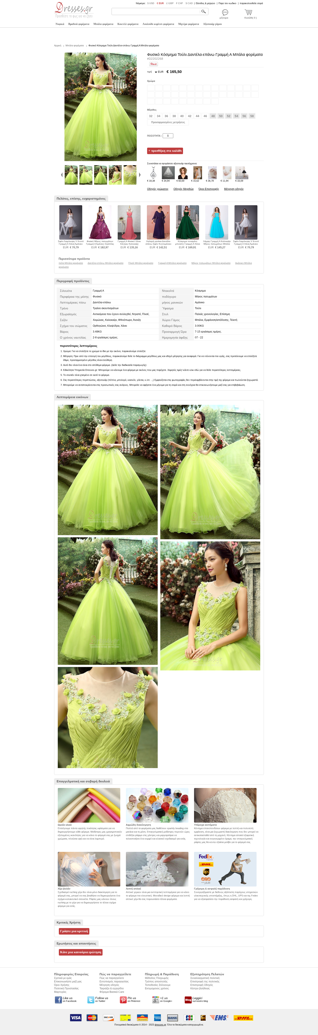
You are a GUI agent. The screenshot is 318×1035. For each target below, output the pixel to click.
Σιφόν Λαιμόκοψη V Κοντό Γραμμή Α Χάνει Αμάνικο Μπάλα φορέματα (71, 244)
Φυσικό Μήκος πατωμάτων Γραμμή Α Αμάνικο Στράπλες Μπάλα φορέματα (100, 244)
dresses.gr (160, 1024)
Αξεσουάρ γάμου (212, 24)
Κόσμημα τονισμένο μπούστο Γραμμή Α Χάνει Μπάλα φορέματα (187, 244)
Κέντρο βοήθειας (200, 988)
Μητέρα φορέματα (188, 24)
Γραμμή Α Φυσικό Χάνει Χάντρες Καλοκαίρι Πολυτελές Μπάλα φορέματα (129, 244)
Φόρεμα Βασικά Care (112, 991)
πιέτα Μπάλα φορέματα (71, 263)
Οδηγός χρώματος (158, 189)
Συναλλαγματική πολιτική (205, 978)
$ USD (150, 3)
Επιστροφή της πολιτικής (205, 981)
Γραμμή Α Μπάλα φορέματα (172, 263)
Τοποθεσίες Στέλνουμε (157, 985)
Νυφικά (60, 24)
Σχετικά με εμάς (63, 978)
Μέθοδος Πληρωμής (157, 978)
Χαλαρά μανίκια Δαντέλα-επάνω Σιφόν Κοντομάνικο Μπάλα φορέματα (158, 244)
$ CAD (189, 3)
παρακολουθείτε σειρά (251, 3)
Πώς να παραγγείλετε (112, 978)
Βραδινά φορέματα (78, 24)
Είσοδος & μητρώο (205, 3)
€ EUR (160, 3)
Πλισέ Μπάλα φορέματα (140, 263)
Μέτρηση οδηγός (234, 189)
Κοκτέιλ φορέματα (127, 24)
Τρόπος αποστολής (156, 981)
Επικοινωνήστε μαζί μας (68, 981)
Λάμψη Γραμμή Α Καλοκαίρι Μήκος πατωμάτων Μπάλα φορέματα (217, 244)
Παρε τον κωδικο (227, 3)
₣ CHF (179, 3)
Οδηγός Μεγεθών (183, 189)
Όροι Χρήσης (61, 985)
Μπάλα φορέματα (103, 24)
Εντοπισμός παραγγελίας (114, 981)
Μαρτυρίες (60, 991)
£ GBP (169, 3)
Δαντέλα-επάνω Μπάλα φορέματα (105, 263)
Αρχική (57, 45)
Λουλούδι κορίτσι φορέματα (158, 24)
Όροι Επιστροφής (209, 189)
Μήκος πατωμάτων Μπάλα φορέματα (210, 263)
